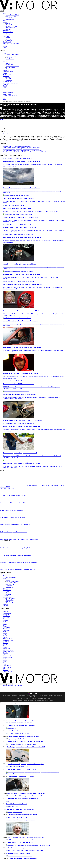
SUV (4, 621)
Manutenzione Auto (8, 638)
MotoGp (5, 660)
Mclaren (5, 664)
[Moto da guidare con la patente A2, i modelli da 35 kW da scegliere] (34, 755)
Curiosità (5, 44)
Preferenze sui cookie (42, 698)
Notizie (5, 33)
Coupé (4, 626)
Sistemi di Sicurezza (8, 650)
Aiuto (49, 698)
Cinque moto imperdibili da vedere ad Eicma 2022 (12, 503)
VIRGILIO (8, 695)
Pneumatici (6, 641)
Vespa (4, 631)
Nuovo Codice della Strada (10, 95)
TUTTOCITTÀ (40, 695)
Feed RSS (17, 685)
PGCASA (28, 695)
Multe (4, 654)
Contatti (5, 47)
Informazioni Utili (7, 597)
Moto (4, 20)
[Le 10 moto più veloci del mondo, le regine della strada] (34, 817)
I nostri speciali (7, 42)
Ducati (4, 663)
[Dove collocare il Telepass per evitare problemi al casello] (34, 796)
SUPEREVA (32, 696)
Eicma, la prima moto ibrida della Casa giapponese (12, 517)
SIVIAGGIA (48, 695)
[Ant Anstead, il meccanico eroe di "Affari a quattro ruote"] (34, 733)
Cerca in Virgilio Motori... (6, 684)
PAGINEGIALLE (14, 695)
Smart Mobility (7, 34)
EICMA (5, 637)
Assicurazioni (6, 648)
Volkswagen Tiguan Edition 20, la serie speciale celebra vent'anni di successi (19, 562)
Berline (5, 624)
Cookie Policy (33, 698)
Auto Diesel (6, 617)
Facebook (5, 134)
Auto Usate (6, 618)
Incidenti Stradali (7, 657)
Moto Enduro (6, 628)
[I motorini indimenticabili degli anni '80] (34, 801)
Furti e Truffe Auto (8, 655)
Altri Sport (9, 40)
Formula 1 (8, 37)
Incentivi (5, 653)
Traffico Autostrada (8, 92)
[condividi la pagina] (1, 108)
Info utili (5, 22)
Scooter (5, 633)
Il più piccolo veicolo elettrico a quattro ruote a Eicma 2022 (15, 524)
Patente (8, 23)
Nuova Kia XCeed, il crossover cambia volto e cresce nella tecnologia (17, 569)
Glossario (5, 595)
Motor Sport (6, 591)
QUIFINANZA (53, 695)
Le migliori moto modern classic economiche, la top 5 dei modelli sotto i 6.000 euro (24, 150)
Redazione (5, 605)
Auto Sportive (6, 627)
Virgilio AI (6, 30)
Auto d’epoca (9, 587)
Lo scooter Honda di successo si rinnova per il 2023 (13, 495)
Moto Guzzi (6, 636)
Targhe (5, 645)
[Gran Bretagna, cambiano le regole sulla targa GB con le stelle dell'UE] (34, 744)
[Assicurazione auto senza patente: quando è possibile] (34, 766)
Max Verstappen (7, 667)
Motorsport (6, 36)
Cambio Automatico (8, 671)
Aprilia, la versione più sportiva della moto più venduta (13, 532)
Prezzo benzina (7, 94)
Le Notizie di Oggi (11, 577)
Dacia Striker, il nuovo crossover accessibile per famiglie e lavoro (16, 548)
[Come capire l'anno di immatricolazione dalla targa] (34, 722)
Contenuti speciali (4, 685)
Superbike (5, 634)
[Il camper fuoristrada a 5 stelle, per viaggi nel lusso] (34, 840)
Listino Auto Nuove (8, 32)
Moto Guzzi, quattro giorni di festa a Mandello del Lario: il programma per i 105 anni (24, 152)
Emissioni (5, 670)
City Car (5, 623)
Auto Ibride (9, 17)
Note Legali (23, 698)
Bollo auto (5, 643)
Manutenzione (9, 25)
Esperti (5, 46)
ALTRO (2, 50)
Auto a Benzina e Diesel (12, 15)
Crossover (5, 620)
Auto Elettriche (10, 19)
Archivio (22, 685)
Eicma (1, 119)
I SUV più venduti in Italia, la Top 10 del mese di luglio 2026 (15, 555)
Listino (8, 580)
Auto (4, 13)
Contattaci (11, 685)
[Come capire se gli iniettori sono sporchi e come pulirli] (34, 812)
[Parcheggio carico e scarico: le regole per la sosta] (34, 772)
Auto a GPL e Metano (11, 16)
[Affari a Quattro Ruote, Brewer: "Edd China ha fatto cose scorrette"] (34, 828)
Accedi (2, 10)
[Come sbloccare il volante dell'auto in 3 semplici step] (34, 806)
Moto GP (8, 39)
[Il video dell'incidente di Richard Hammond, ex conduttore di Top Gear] (34, 784)
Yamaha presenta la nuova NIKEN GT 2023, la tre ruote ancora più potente (19, 539)
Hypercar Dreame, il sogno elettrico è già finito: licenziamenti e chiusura (21, 149)
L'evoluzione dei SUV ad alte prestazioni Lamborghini (17, 146)
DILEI (45, 695)
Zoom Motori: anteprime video (11, 43)
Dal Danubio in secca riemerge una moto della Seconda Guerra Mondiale (21, 147)
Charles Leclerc (7, 665)
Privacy (27, 698)
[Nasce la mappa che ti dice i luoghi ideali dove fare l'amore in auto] (34, 739)
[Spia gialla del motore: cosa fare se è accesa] (34, 728)
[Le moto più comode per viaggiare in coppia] (34, 850)
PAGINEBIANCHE (34, 695)
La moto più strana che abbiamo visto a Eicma (11, 510)
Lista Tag (5, 611)
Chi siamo (17, 698)
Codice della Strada (11, 27)
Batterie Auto (6, 668)
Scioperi (8, 29)
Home (4, 98)
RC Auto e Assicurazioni (12, 26)
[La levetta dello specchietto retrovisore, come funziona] (34, 856)
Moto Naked (6, 630)
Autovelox (5, 644)
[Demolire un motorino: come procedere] (34, 845)
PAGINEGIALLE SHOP (22, 695)
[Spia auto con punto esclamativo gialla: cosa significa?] (34, 711)
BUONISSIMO (59, 695)
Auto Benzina (6, 616)
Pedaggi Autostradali (8, 651)
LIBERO (4, 695)
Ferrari (4, 661)
